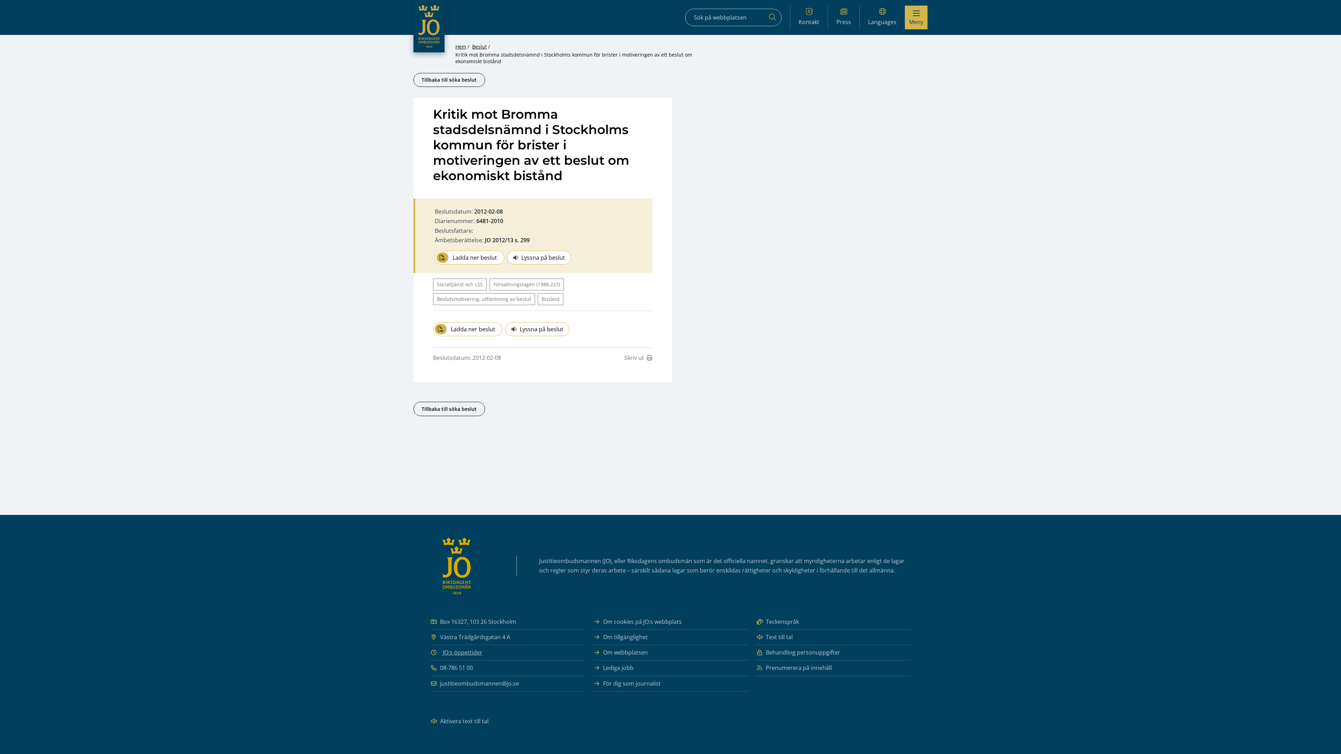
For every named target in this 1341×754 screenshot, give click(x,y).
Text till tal (779, 637)
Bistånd (550, 299)
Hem (460, 46)
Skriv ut (634, 358)
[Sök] (772, 17)
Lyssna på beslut (543, 257)
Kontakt (809, 22)
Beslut (479, 46)
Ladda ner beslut (475, 257)
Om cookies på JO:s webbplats (642, 622)
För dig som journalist (632, 683)
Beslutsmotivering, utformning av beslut (484, 299)
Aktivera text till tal (464, 721)
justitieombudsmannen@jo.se (479, 683)
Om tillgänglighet (625, 637)
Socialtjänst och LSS (460, 284)
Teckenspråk (782, 622)
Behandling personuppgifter (803, 652)
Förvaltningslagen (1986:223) (526, 284)
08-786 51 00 (456, 668)
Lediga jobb (618, 668)
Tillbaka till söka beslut (449, 79)
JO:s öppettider (462, 652)
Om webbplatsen (625, 652)
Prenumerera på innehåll (799, 668)
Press (843, 22)
